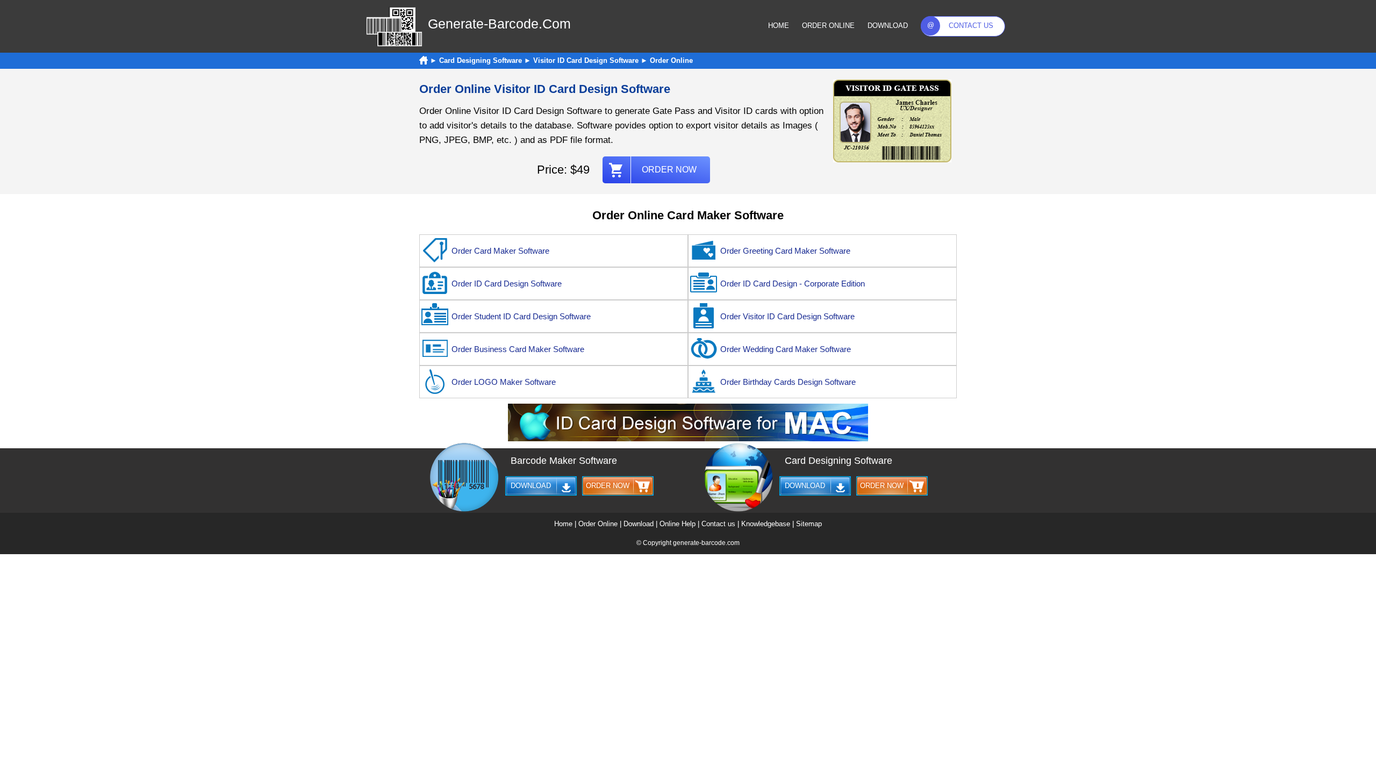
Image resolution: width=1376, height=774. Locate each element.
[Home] (423, 60)
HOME (778, 26)
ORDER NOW (669, 169)
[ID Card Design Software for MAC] (688, 439)
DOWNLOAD (888, 26)
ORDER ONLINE (828, 26)
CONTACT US (971, 26)
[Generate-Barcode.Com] (394, 45)
